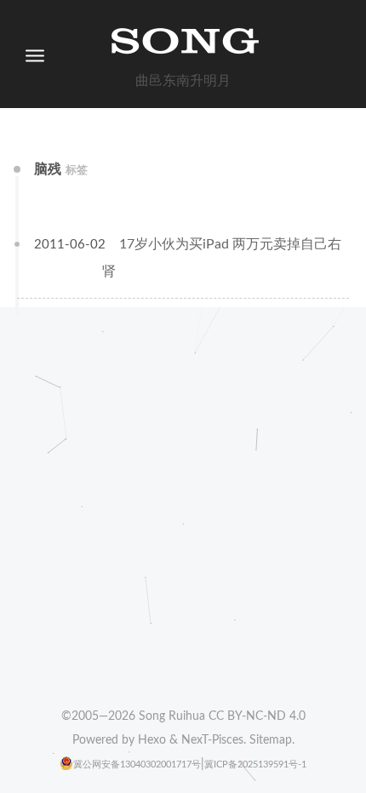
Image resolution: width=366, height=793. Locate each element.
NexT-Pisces (212, 740)
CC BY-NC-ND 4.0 (257, 716)
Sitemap (270, 740)
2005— (103, 716)
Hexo (152, 740)
